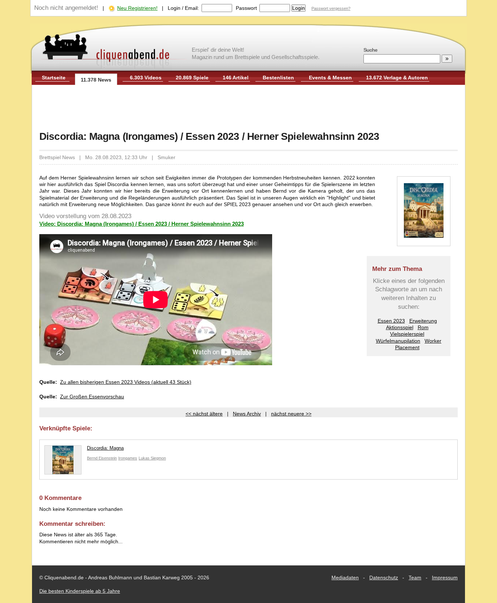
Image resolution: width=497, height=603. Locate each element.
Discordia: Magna (105, 448)
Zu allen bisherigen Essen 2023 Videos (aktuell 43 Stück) (125, 382)
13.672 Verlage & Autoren (397, 77)
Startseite (53, 77)
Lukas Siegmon (152, 458)
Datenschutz (383, 577)
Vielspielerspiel (407, 334)
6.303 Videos (146, 77)
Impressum (445, 577)
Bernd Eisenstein (102, 458)
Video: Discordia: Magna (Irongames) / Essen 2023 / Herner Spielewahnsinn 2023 (141, 224)
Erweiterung (423, 321)
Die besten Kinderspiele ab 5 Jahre (79, 591)
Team (415, 577)
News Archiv (247, 414)
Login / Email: (183, 8)
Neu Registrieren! (137, 8)
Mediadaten (345, 577)
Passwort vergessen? (330, 8)
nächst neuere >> (291, 414)
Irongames (127, 458)
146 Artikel (236, 77)
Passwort (246, 8)
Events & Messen (330, 77)
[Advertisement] (248, 108)
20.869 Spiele (192, 77)
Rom (423, 327)
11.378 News (96, 80)
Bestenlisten (278, 77)
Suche (370, 50)
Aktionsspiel (399, 327)
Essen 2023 (391, 321)
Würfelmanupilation (398, 341)
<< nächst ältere (204, 414)
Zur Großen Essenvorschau (92, 396)
